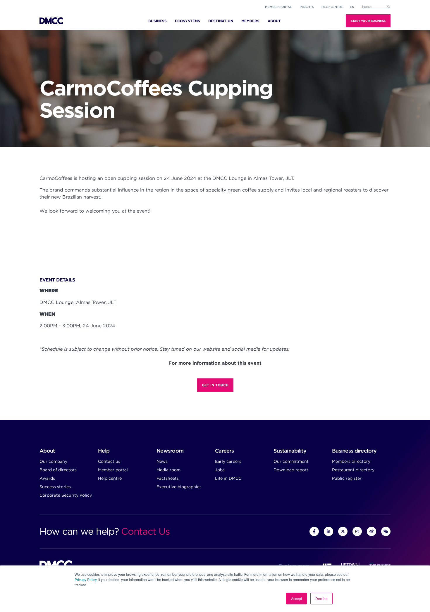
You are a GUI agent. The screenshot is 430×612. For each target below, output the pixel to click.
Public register (347, 478)
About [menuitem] (274, 21)
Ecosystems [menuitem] (187, 21)
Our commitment (291, 461)
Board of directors (58, 469)
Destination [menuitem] (220, 21)
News (162, 461)
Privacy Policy (86, 579)
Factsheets (167, 478)
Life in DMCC (228, 478)
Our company (53, 461)
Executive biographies (179, 486)
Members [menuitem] (250, 21)
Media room (168, 469)
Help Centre (332, 6)
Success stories (55, 486)
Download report (291, 469)
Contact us (109, 461)
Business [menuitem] (157, 21)
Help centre (110, 478)
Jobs (220, 469)
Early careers (228, 461)
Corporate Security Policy (65, 495)
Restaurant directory (353, 469)
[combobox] (376, 7)
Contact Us (145, 531)
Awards (47, 478)
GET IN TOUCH (215, 385)
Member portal (278, 6)
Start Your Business (368, 20)
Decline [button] (321, 598)
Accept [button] (296, 598)
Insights (307, 6)
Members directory (351, 461)
